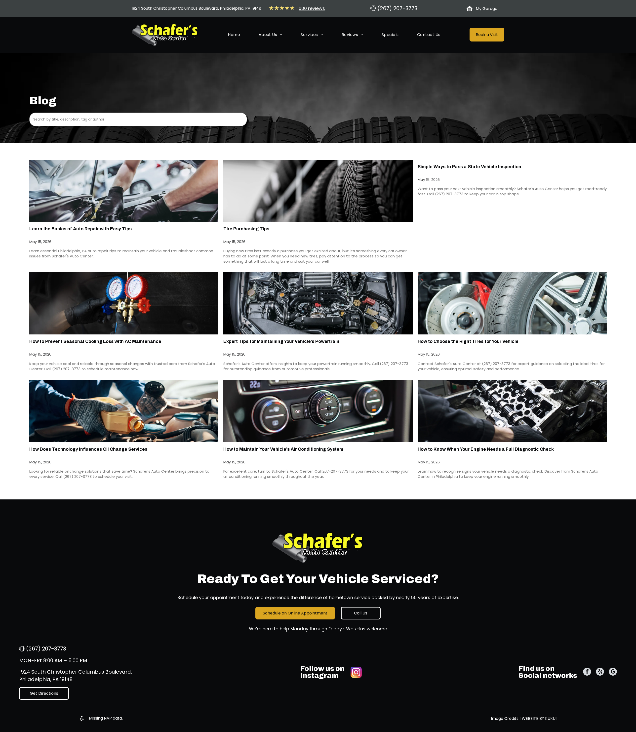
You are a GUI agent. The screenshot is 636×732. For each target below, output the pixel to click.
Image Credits (504, 718)
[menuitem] (234, 34)
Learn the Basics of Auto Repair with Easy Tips (80, 228)
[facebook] (587, 672)
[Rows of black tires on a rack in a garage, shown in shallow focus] (317, 191)
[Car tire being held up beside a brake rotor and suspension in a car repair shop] (512, 303)
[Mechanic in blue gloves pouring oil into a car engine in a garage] (123, 411)
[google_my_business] (613, 672)
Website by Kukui (539, 718)
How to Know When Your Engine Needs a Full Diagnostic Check (486, 449)
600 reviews (312, 8)
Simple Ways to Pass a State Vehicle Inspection (469, 166)
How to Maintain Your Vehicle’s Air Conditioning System (283, 449)
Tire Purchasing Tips (246, 228)
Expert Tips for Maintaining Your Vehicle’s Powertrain (281, 341)
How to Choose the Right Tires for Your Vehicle (468, 341)
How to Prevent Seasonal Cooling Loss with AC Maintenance (95, 341)
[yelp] (600, 672)
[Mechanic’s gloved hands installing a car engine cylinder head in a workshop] (512, 411)
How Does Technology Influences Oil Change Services (88, 449)
